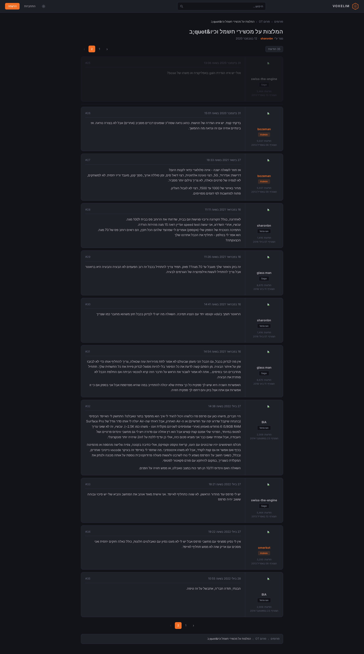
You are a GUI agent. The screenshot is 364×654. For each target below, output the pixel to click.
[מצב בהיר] (43, 6)
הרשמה (12, 6)
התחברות (29, 6)
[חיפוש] (182, 6)
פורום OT (264, 21)
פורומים (278, 21)
